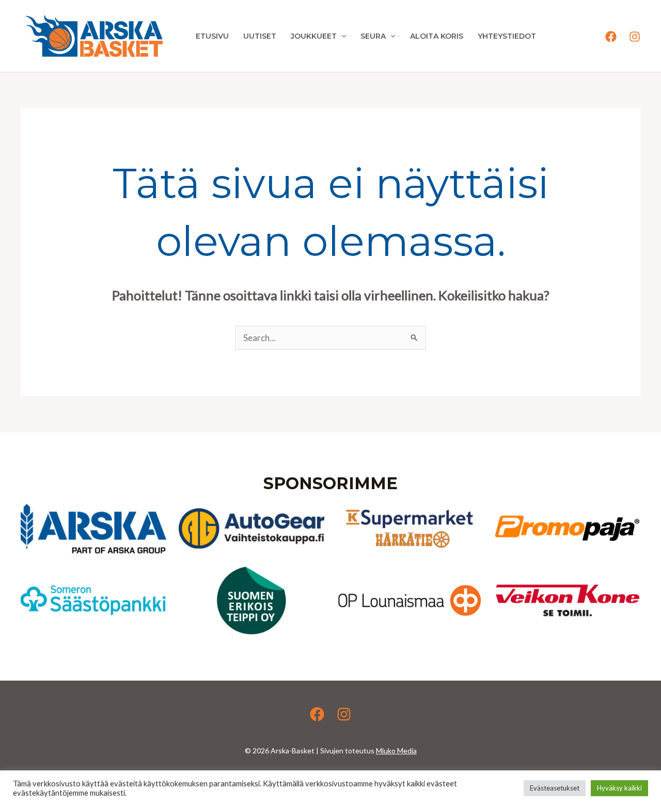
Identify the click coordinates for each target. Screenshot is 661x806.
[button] (341, 36)
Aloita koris (436, 36)
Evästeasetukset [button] (554, 788)
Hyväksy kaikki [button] (619, 788)
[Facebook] (611, 36)
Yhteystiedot (507, 36)
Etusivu (212, 36)
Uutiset (259, 36)
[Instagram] (634, 36)
